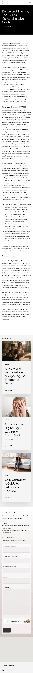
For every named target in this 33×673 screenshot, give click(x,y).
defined (4, 62)
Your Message (7, 587)
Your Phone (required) (10, 556)
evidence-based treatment (10, 166)
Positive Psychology (16, 115)
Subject (5, 577)
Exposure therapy (7, 163)
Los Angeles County (17, 280)
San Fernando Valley (10, 266)
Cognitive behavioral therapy (11, 110)
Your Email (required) (9, 567)
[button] (30, 2)
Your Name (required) (9, 546)
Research (5, 246)
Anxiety (7, 364)
